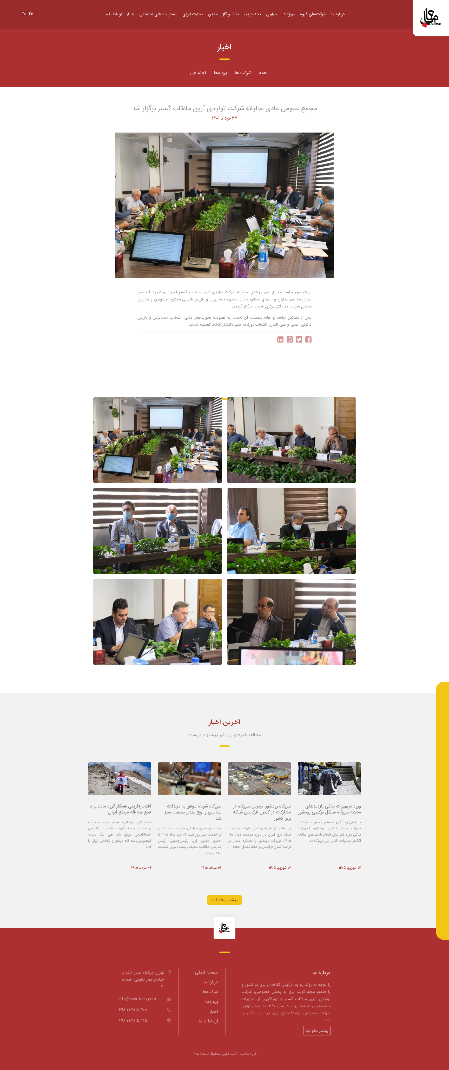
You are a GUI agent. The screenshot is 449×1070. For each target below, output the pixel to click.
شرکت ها (243, 72)
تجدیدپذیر (252, 14)
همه (263, 72)
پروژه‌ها (288, 14)
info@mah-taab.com (137, 999)
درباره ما (338, 14)
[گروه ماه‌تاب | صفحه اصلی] (431, 18)
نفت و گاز (231, 14)
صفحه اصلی (206, 972)
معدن (212, 14)
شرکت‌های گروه (313, 14)
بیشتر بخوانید (224, 899)
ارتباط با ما (113, 14)
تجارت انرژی (192, 14)
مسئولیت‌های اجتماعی (158, 14)
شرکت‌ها (210, 991)
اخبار (130, 14)
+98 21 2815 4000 (132, 1010)
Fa (24, 14)
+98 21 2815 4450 (133, 1020)
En (31, 14)
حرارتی (271, 14)
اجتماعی (198, 72)
